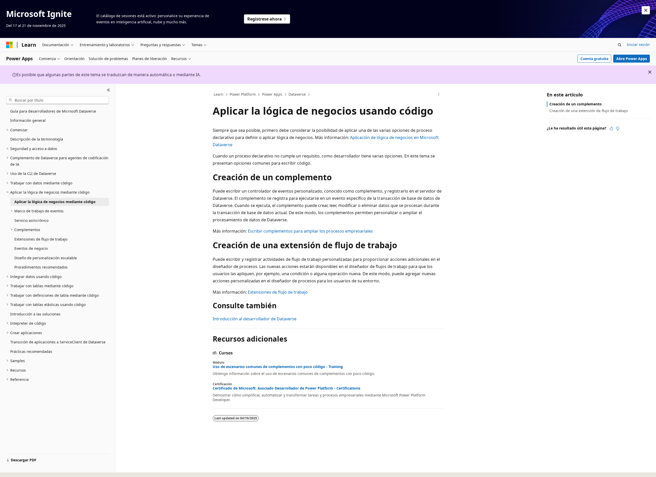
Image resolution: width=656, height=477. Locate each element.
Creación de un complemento (575, 104)
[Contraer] (108, 90)
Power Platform (243, 94)
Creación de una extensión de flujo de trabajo (588, 110)
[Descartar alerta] (646, 10)
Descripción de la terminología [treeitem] (36, 139)
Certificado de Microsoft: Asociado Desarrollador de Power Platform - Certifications (286, 388)
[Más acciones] (438, 95)
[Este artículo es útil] (611, 128)
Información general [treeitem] (28, 120)
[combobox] (57, 100)
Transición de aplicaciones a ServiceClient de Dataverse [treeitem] (58, 342)
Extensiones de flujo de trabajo (278, 292)
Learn (218, 94)
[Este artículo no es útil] (617, 128)
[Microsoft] (9, 45)
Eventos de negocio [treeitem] (31, 248)
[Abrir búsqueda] (619, 44)
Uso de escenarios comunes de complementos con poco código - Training (278, 366)
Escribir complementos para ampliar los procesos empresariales (310, 231)
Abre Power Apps (631, 58)
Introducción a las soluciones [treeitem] (35, 314)
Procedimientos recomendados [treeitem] (41, 267)
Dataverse (297, 94)
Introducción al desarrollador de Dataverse (254, 319)
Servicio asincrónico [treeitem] (31, 220)
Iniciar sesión (638, 44)
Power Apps (272, 94)
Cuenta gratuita (594, 58)
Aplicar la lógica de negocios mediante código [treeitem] (55, 201)
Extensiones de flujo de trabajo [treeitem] (40, 239)
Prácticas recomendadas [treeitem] (31, 351)
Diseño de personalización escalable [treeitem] (45, 257)
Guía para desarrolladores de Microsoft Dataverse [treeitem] (53, 111)
